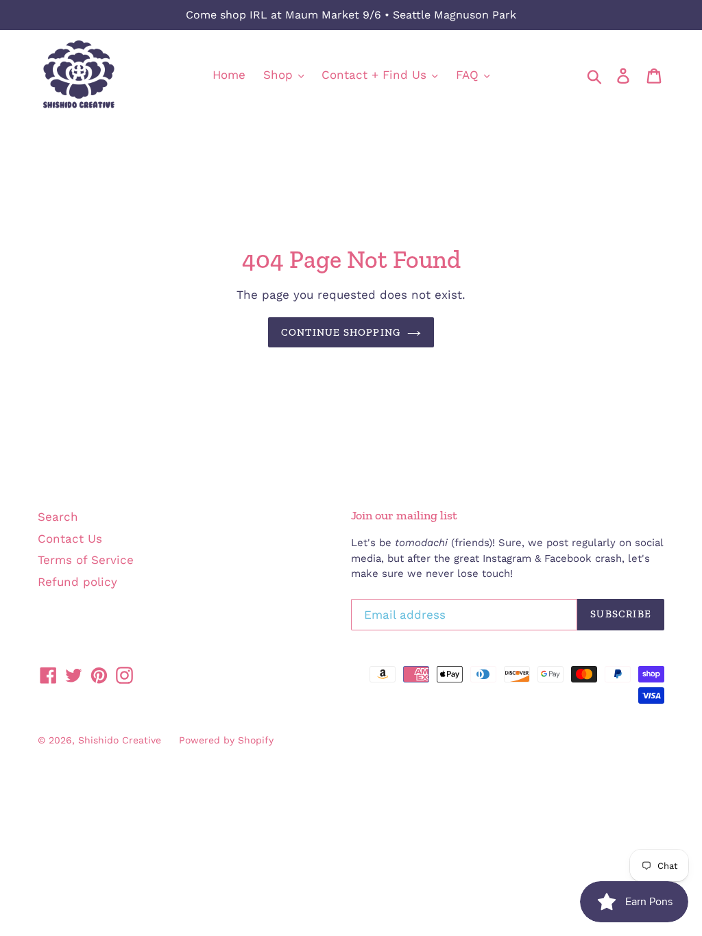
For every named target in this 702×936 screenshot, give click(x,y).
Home (229, 75)
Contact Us (70, 538)
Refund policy (77, 582)
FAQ (469, 75)
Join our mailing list (404, 515)
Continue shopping (340, 332)
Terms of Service (86, 560)
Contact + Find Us (376, 75)
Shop (280, 75)
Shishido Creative (119, 740)
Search (58, 517)
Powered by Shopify (226, 740)
